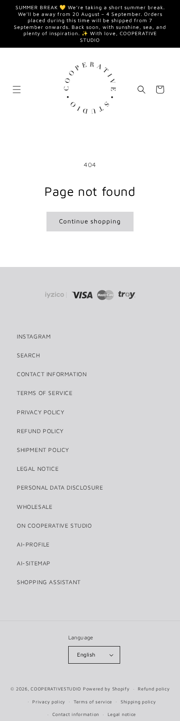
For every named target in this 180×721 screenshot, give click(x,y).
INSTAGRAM (34, 336)
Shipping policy (138, 701)
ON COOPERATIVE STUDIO (54, 525)
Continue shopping (90, 221)
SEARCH (28, 355)
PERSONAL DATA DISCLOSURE (60, 487)
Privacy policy (48, 701)
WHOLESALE (34, 506)
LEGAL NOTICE (38, 468)
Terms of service (93, 701)
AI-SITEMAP (34, 563)
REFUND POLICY (40, 430)
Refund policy (154, 688)
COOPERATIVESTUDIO (56, 688)
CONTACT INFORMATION (52, 373)
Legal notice (122, 714)
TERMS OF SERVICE (45, 392)
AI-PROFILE (33, 544)
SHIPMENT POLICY (43, 449)
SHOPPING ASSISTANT (49, 581)
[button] (17, 89)
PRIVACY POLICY (40, 412)
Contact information (75, 714)
